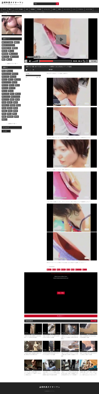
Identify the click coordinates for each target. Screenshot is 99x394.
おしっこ (10, 70)
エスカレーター (7, 73)
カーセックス (47, 9)
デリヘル (5, 88)
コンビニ (18, 79)
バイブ (5, 90)
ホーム (4, 9)
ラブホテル (80, 9)
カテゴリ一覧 (89, 9)
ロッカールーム (16, 96)
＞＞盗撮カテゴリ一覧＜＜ (11, 63)
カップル (14, 76)
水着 (54, 269)
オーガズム (6, 76)
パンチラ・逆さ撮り (19, 9)
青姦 (17, 116)
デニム (12, 85)
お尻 (27, 9)
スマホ (15, 82)
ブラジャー (79, 269)
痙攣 (16, 110)
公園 (5, 102)
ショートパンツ (7, 82)
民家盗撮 (32, 9)
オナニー (15, 73)
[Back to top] (94, 390)
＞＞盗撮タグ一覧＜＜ (11, 123)
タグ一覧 (5, 12)
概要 (51, 69)
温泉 (16, 108)
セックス (5, 85)
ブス (13, 93)
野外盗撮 (39, 9)
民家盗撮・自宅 (7, 48)
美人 (10, 113)
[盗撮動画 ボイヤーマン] (12, 3)
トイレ (74, 9)
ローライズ (6, 99)
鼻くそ (5, 119)
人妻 (69, 269)
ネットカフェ (67, 9)
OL (4, 70)
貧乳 (73, 269)
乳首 (59, 269)
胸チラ (10, 9)
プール (85, 269)
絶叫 (5, 113)
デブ (18, 85)
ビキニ (11, 90)
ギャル (5, 79)
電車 (5, 116)
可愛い (64, 269)
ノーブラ (13, 88)
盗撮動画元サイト (61, 315)
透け (15, 113)
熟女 (11, 110)
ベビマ (18, 93)
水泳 (19, 105)
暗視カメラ (6, 105)
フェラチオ (6, 93)
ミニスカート (6, 96)
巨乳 (16, 102)
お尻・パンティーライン (9, 45)
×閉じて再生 (61, 293)
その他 (9, 59)
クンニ (11, 79)
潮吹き (5, 110)
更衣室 (13, 105)
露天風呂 (11, 116)
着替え (59, 9)
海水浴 (10, 108)
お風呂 (54, 9)
